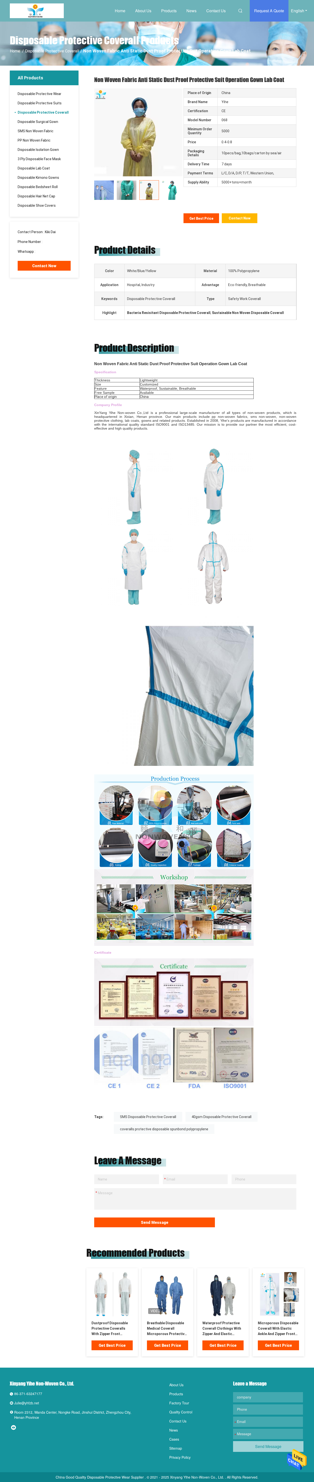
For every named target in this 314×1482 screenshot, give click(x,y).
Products (169, 10)
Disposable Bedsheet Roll (38, 187)
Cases (174, 1439)
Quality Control (180, 1412)
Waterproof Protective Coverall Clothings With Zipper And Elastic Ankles (221, 1329)
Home (120, 10)
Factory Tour (179, 1402)
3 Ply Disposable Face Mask (39, 159)
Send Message (154, 1222)
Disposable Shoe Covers (37, 205)
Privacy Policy (180, 1457)
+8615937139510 (50, 251)
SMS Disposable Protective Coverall (148, 1117)
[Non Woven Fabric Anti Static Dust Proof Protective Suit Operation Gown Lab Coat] (112, 1294)
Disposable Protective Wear (39, 94)
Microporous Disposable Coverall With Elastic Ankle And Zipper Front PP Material (278, 1329)
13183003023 (54, 242)
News (191, 10)
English (297, 10)
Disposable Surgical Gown (38, 122)
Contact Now (44, 266)
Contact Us (216, 10)
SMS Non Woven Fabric (35, 131)
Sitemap (175, 1448)
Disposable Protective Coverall (52, 51)
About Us (143, 10)
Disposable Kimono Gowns (38, 178)
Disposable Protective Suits (40, 103)
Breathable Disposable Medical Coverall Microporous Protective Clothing (166, 1329)
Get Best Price (201, 218)
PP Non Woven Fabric (34, 140)
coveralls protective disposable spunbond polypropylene (164, 1129)
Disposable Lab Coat (34, 168)
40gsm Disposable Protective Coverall (221, 1117)
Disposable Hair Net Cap (36, 196)
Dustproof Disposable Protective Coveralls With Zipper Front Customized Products (110, 1329)
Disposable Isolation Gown (38, 150)
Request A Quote (269, 10)
